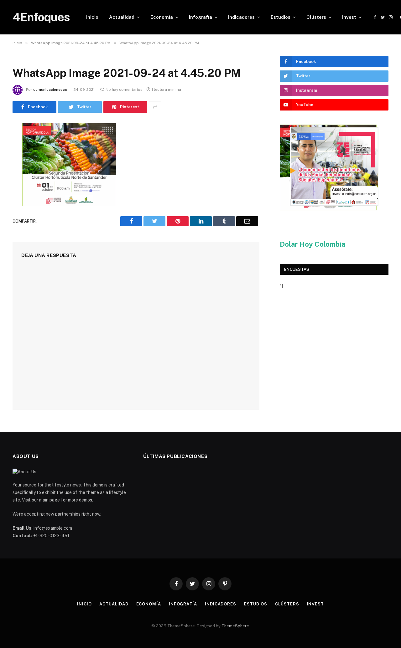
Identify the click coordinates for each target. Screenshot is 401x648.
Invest (349, 17)
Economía (161, 17)
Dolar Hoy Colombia (312, 244)
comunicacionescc (50, 89)
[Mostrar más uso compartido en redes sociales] (155, 107)
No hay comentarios (124, 89)
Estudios (280, 17)
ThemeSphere (235, 626)
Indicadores (241, 17)
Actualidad (121, 17)
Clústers (316, 17)
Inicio (92, 17)
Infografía (200, 17)
